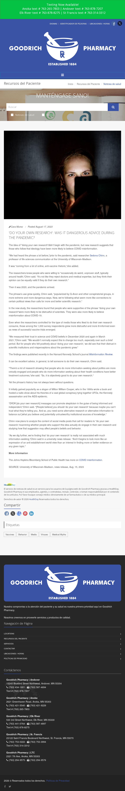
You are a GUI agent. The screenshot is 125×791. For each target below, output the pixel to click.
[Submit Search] (113, 107)
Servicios (9, 643)
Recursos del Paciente (88, 84)
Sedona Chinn (97, 255)
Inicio (70, 84)
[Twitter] (120, 23)
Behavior (22, 534)
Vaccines (10, 534)
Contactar (9, 648)
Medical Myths (59, 534)
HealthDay (34, 499)
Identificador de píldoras (73, 23)
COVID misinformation (90, 459)
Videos (50, 114)
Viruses (44, 534)
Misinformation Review (100, 354)
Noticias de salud (24, 114)
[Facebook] (113, 23)
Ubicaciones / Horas (100, 23)
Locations (9, 633)
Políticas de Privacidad (15, 658)
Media (34, 534)
